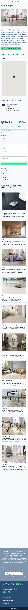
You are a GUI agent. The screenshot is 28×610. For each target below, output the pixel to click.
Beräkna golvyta (4, 135)
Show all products (14, 126)
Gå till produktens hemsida (11, 48)
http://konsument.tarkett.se (7, 130)
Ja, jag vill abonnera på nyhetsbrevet (14, 573)
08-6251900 (5, 173)
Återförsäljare (4, 133)
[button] (15, 78)
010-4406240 (10, 108)
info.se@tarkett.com (7, 170)
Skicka (14, 164)
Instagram (3, 138)
